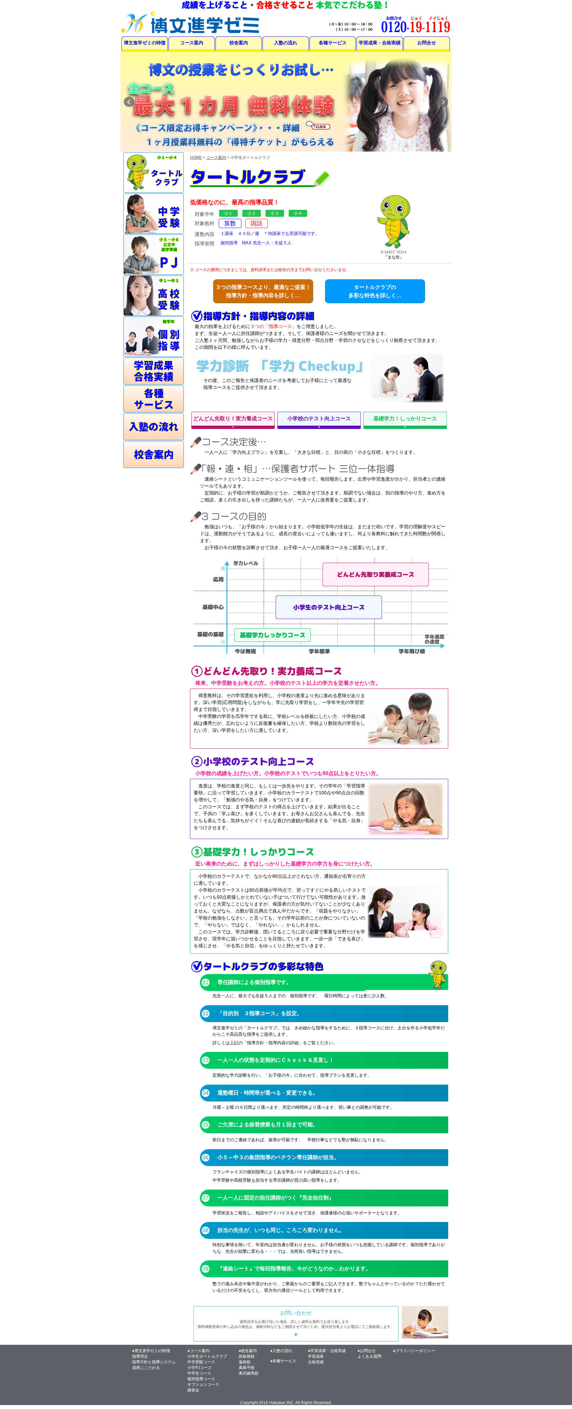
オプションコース (203, 1384)
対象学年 (205, 214)
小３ (274, 213)
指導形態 (205, 243)
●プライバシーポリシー (414, 1350)
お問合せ (426, 42)
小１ (228, 213)
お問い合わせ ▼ (296, 1324)
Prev (129, 102)
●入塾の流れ (281, 1350)
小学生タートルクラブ (207, 1356)
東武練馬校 (249, 1373)
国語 (256, 223)
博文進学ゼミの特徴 (145, 42)
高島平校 (247, 1367)
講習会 (193, 1390)
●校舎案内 (248, 1350)
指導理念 (140, 1356)
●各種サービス (283, 1361)
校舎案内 (238, 42)
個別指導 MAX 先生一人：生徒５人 (256, 242)
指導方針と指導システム (154, 1362)
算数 (230, 223)
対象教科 (205, 223)
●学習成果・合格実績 (327, 1350)
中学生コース (199, 1373)
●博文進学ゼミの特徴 (151, 1350)
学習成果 (316, 1356)
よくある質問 (369, 1356)
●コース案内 (198, 1350)
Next (443, 102)
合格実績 (316, 1362)
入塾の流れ (285, 42)
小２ (251, 213)
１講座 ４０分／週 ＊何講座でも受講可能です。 (269, 233)
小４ (298, 213)
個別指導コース (201, 1379)
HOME (196, 157)
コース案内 (191, 42)
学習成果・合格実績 (380, 42)
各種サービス (333, 42)
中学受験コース (201, 1362)
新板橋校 (247, 1356)
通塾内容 (205, 234)
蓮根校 (245, 1362)
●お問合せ (367, 1350)
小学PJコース (199, 1367)
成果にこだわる (146, 1367)
